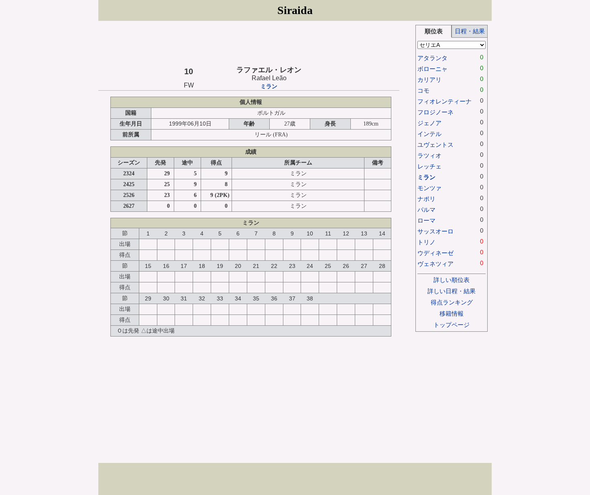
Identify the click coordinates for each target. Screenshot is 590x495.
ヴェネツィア (435, 263)
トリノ (426, 242)
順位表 (434, 31)
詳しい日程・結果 (451, 291)
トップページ (451, 324)
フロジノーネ (435, 112)
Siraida (295, 10)
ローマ (426, 220)
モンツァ (429, 188)
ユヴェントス (435, 144)
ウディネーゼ (435, 253)
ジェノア (429, 123)
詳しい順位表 (451, 279)
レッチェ (429, 166)
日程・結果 (470, 31)
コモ (423, 90)
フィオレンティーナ (444, 101)
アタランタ (432, 58)
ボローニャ (432, 68)
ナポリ (426, 198)
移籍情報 (451, 313)
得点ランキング (452, 302)
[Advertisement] (248, 43)
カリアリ (429, 79)
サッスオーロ (435, 231)
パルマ (426, 209)
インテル (429, 133)
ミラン (268, 86)
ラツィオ (429, 155)
